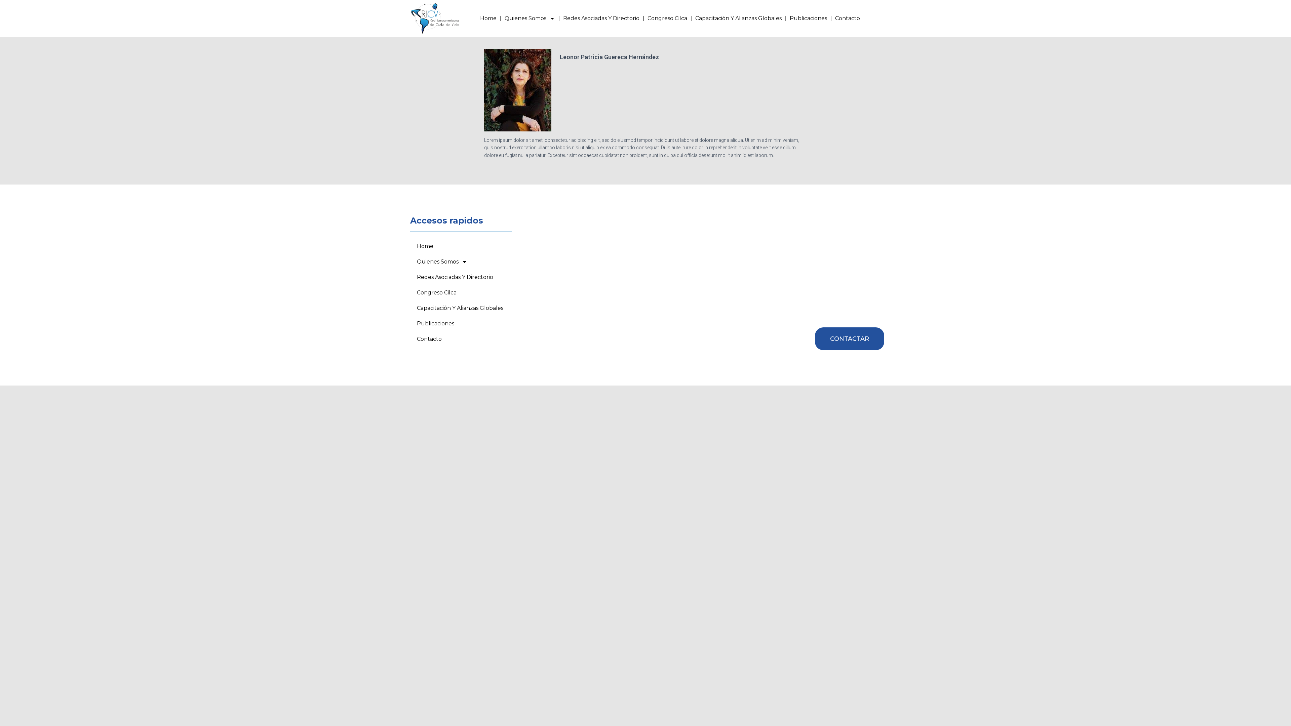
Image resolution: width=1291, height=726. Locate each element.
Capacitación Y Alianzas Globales (738, 18)
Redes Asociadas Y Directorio (601, 18)
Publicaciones (808, 18)
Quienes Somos (525, 18)
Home (488, 18)
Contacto (847, 18)
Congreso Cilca (667, 18)
